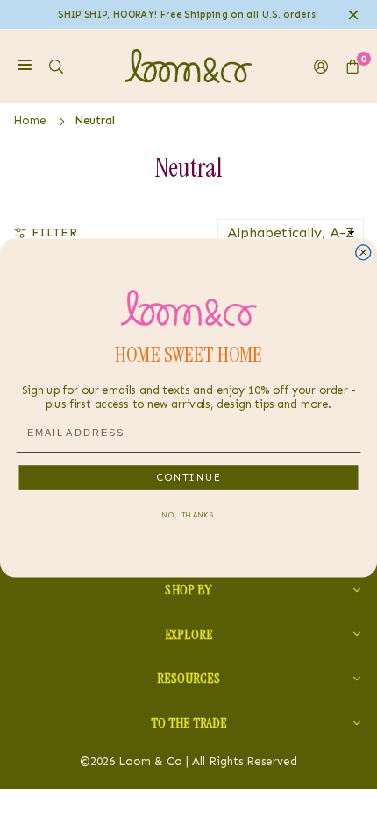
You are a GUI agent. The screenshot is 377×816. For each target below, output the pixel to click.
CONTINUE (189, 477)
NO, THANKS (188, 514)
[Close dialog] (363, 252)
